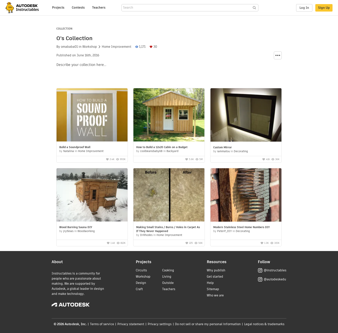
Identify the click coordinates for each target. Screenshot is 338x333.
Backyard (172, 151)
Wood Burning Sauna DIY (75, 227)
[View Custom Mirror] (245, 115)
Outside (168, 283)
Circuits (141, 270)
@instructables (275, 270)
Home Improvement (116, 47)
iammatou (223, 151)
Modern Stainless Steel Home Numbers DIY (241, 227)
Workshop (89, 47)
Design (141, 283)
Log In (304, 7)
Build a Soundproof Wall (74, 147)
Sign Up (324, 7)
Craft (139, 289)
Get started (215, 276)
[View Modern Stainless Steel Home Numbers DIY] (245, 195)
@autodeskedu (275, 279)
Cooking (168, 270)
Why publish (216, 270)
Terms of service (102, 324)
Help (210, 283)
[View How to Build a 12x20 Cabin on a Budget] (168, 115)
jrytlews (68, 231)
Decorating (241, 151)
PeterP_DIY (224, 231)
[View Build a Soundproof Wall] (92, 115)
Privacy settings (160, 324)
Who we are (215, 295)
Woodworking (86, 231)
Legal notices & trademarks (264, 324)
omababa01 (69, 47)
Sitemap (213, 289)
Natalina (68, 151)
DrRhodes (146, 235)
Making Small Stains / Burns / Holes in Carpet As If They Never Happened (168, 229)
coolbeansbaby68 (151, 151)
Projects (58, 7)
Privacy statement (130, 324)
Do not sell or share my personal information (208, 324)
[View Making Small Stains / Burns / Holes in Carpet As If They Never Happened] (168, 195)
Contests (78, 7)
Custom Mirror (222, 147)
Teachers (98, 7)
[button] (278, 55)
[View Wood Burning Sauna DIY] (92, 195)
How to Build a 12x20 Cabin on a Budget (162, 147)
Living (166, 276)
